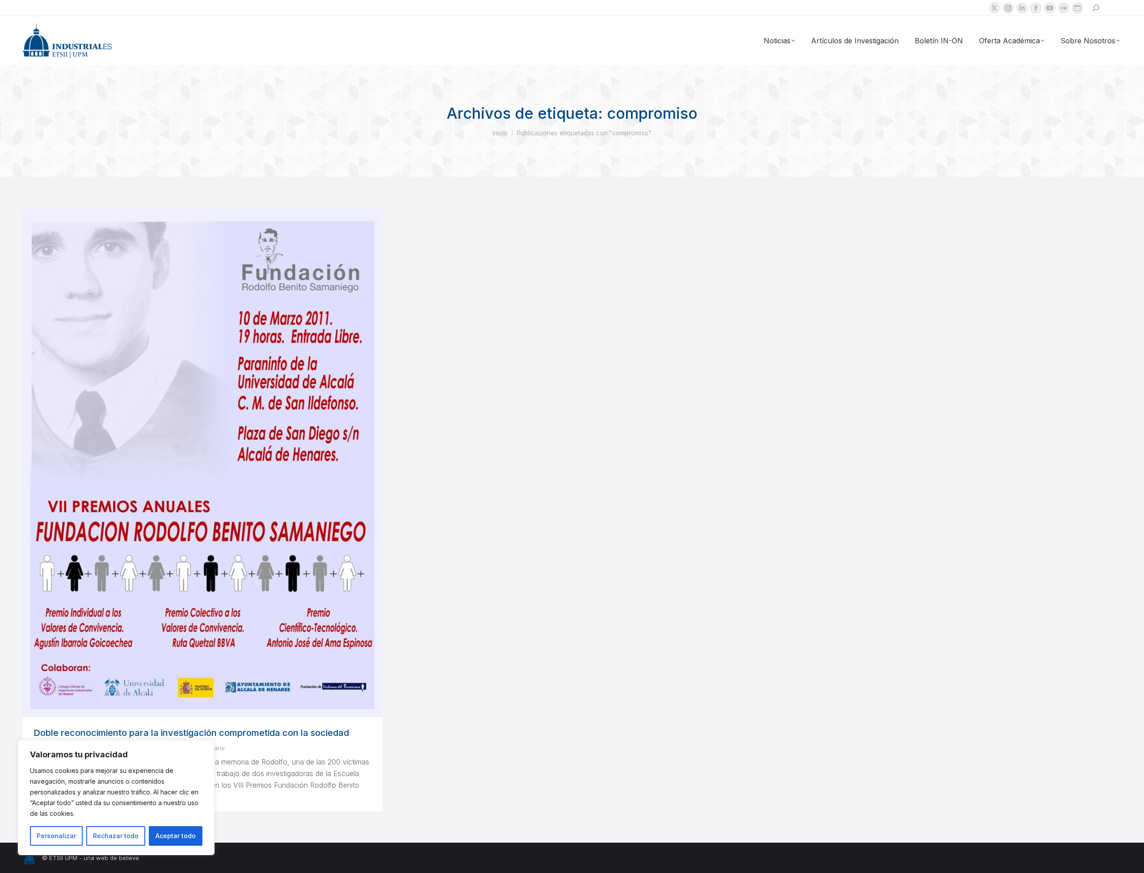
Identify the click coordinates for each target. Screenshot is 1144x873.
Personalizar (56, 836)
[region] (116, 797)
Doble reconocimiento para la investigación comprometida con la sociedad (191, 732)
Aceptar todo (176, 836)
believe (129, 857)
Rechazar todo (116, 836)
